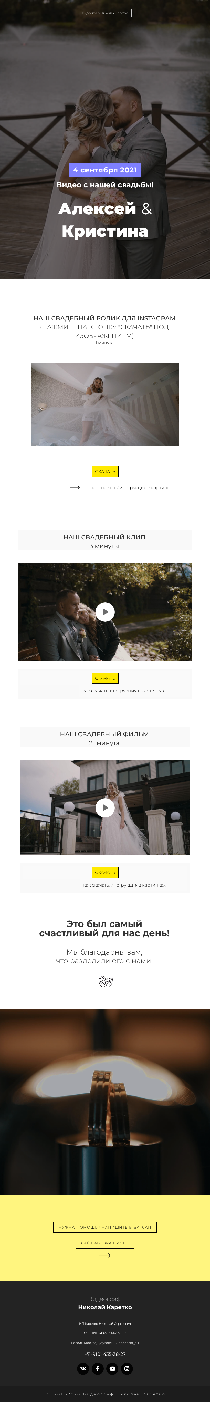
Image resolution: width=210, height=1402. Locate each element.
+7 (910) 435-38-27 (105, 1354)
